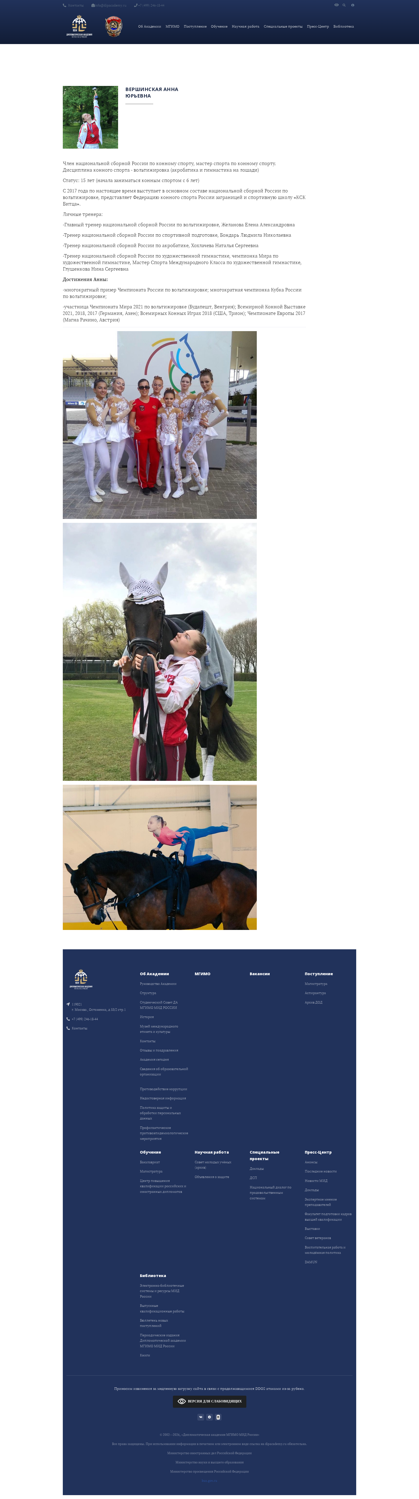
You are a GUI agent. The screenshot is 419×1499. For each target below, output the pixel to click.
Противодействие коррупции (163, 1089)
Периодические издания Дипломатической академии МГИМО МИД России (163, 1340)
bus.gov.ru (209, 1481)
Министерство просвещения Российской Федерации (209, 1471)
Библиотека (343, 26)
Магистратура (316, 983)
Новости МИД (316, 1180)
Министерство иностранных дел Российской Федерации (209, 1453)
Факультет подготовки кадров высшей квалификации (328, 1216)
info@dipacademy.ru (110, 5)
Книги (145, 1355)
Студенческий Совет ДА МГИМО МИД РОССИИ (159, 1005)
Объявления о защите (212, 1176)
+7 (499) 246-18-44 (150, 5)
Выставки (312, 1228)
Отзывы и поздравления (159, 1050)
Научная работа (245, 26)
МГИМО (172, 26)
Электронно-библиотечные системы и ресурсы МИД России (162, 1291)
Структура (148, 992)
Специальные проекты (283, 26)
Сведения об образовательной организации (164, 1071)
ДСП (253, 1177)
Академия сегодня (154, 1059)
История (147, 1016)
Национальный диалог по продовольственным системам (270, 1193)
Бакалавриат (150, 1162)
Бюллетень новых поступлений (154, 1323)
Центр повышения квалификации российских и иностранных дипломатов (163, 1186)
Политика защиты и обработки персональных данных (160, 1113)
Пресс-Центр (318, 26)
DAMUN (311, 1262)
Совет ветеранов (318, 1237)
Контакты (76, 5)
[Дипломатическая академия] (79, 26)
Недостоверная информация (163, 1098)
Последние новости (321, 1171)
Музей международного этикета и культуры (159, 1029)
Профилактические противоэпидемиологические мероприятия (164, 1133)
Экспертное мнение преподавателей (321, 1202)
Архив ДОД (313, 1002)
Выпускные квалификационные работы (162, 1308)
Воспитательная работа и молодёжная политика (325, 1250)
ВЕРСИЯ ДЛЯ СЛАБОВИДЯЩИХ (215, 1401)
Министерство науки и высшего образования (210, 1462)
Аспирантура (315, 992)
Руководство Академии (158, 983)
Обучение (219, 26)
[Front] (81, 979)
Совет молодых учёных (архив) (213, 1165)
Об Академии (149, 26)
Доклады (257, 1168)
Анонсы (311, 1162)
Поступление (195, 26)
